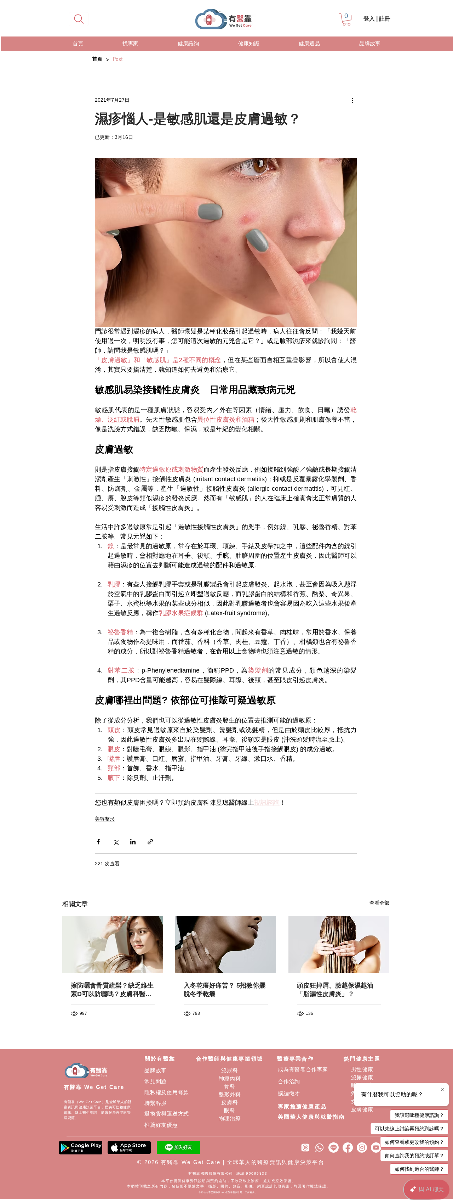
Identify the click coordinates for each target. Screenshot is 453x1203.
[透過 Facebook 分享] (98, 841)
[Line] (333, 1147)
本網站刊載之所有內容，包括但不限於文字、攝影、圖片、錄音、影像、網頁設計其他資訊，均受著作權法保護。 (229, 1186)
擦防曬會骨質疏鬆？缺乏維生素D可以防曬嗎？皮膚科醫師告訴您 (112, 990)
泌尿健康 (362, 1077)
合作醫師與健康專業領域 (229, 1059)
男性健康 (362, 1069)
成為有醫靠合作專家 (303, 1069)
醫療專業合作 (295, 1059)
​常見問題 (155, 1081)
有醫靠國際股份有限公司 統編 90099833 (228, 1173)
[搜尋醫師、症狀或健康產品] (79, 19)
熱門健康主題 (362, 1059)
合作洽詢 (289, 1081)
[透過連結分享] (150, 841)
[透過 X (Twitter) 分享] (115, 841)
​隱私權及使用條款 (166, 1092)
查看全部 (379, 903)
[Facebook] (348, 1147)
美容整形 (105, 819)
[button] (346, 19)
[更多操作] (352, 100)
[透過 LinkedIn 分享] (133, 841)
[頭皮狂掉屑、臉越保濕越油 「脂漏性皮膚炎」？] (338, 944)
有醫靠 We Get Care (94, 1087)
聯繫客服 (155, 1103)
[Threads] (305, 1147)
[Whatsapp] (319, 1147)
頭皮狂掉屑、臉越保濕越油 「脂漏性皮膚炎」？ (335, 989)
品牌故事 (155, 1070)
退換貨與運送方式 (166, 1114)
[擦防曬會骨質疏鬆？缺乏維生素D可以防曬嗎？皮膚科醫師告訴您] (112, 944)
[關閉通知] (442, 1090)
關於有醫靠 (160, 1059)
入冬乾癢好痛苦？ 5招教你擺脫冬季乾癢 (224, 989)
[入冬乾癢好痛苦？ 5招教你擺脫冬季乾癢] (225, 944)
